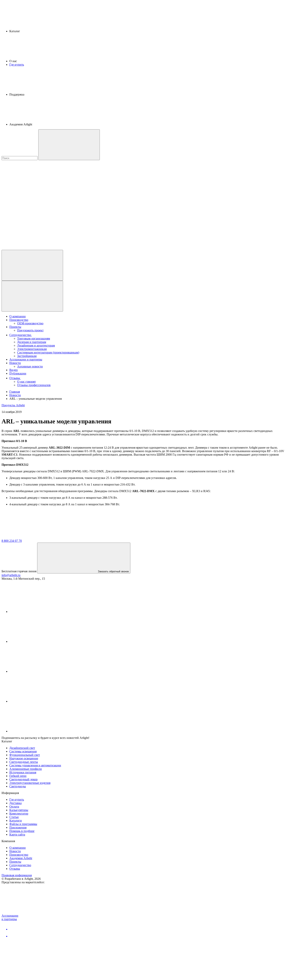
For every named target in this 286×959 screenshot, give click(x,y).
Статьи (14, 817)
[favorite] (31, 218)
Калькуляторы (18, 810)
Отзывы (15, 378)
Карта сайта (17, 834)
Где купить (16, 64)
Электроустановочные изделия (29, 782)
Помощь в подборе (21, 831)
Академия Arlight (20, 858)
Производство (18, 319)
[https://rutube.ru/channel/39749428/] (38, 641)
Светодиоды (17, 786)
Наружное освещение (23, 758)
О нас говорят (26, 381)
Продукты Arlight (13, 405)
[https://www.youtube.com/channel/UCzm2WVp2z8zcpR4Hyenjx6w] (38, 701)
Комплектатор (18, 813)
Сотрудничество (20, 335)
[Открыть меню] (32, 296)
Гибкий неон (17, 775)
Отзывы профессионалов (34, 385)
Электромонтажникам (32, 349)
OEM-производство (30, 323)
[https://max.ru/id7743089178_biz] (38, 731)
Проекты (15, 326)
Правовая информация (17, 875)
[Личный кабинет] (32, 265)
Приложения (17, 827)
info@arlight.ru (11, 575)
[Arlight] (31, 537)
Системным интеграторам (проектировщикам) (48, 352)
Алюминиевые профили (25, 769)
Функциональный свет (24, 755)
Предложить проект (30, 330)
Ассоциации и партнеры (25, 359)
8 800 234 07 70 (12, 540)
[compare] (31, 248)
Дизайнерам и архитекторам (36, 345)
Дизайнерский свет (22, 748)
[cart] (31, 188)
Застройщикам (27, 356)
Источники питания (22, 772)
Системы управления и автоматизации (35, 765)
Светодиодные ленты (23, 762)
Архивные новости (30, 366)
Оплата (14, 806)
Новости (15, 363)
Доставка (15, 803)
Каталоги (15, 820)
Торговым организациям (33, 338)
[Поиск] (69, 144)
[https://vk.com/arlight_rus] (38, 611)
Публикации (17, 373)
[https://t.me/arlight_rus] (38, 671)
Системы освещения (23, 751)
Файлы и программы (23, 824)
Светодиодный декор (23, 779)
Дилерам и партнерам (31, 342)
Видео (13, 370)
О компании (17, 316)
